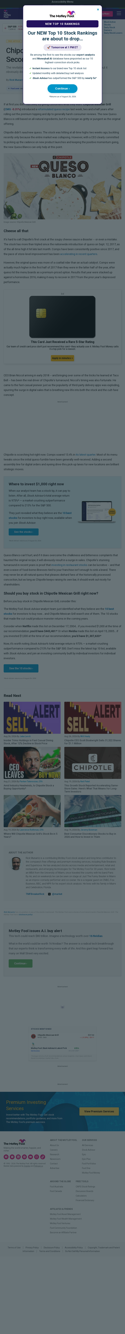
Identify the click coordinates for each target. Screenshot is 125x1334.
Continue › (62, 88)
